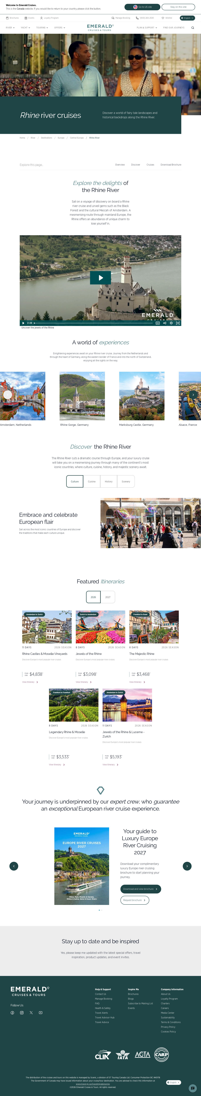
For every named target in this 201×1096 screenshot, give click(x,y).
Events (31, 18)
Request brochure (126, 900)
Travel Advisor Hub (104, 1017)
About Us (165, 994)
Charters (165, 1003)
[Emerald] (100, 28)
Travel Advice (102, 1022)
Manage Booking (123, 18)
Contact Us (100, 994)
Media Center (167, 1013)
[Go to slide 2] (101, 910)
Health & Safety (103, 1008)
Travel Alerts (101, 1013)
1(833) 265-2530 (147, 18)
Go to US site (145, 7)
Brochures (14, 18)
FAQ (97, 1003)
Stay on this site (178, 7)
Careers (165, 1008)
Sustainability (168, 1017)
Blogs (131, 999)
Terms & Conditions (171, 1022)
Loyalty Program (51, 18)
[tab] (74, 481)
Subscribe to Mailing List (140, 1003)
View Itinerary (28, 682)
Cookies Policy (168, 1032)
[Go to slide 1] (99, 910)
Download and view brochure (132, 889)
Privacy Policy (168, 1027)
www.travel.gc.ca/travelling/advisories (93, 1084)
